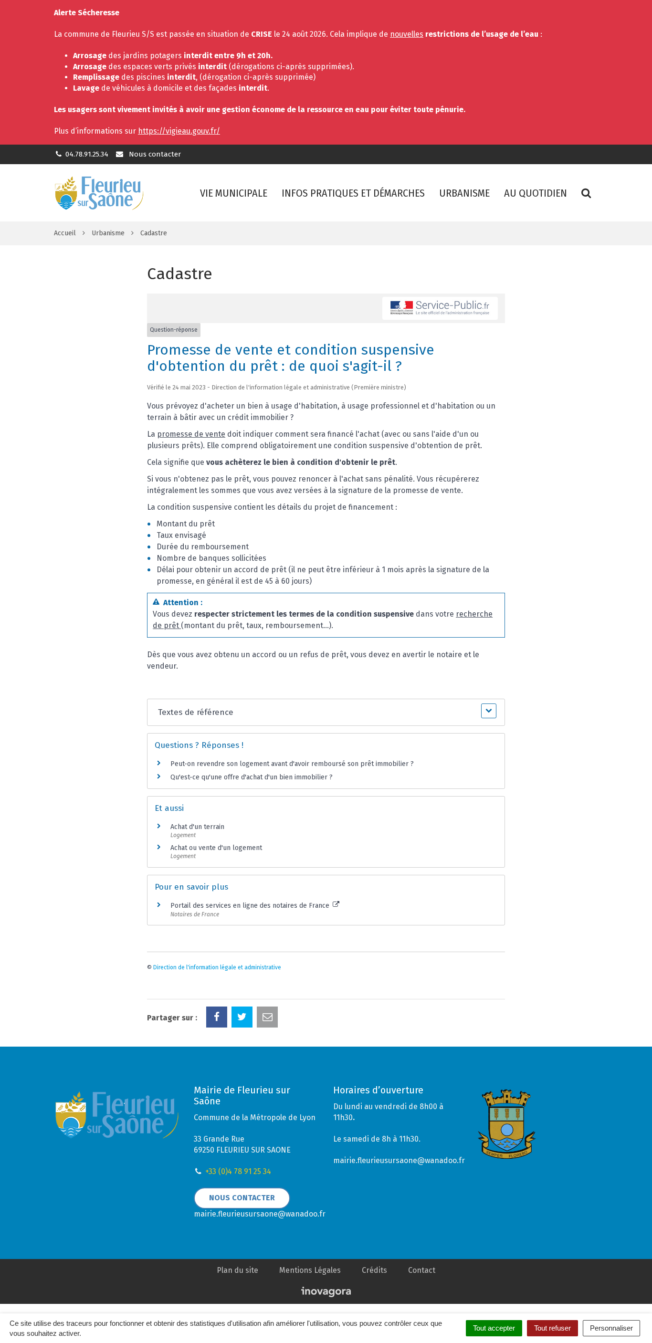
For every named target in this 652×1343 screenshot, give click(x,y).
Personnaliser (611, 1328)
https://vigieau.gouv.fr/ (179, 131)
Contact (421, 1270)
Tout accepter (494, 1328)
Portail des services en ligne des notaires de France (250, 906)
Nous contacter (153, 154)
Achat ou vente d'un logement (216, 848)
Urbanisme (464, 193)
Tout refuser (552, 1328)
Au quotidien (535, 193)
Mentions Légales (310, 1270)
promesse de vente (191, 434)
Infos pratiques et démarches (353, 193)
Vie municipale (233, 193)
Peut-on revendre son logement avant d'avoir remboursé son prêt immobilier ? (292, 764)
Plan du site (237, 1270)
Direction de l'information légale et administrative (217, 967)
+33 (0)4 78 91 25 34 (238, 1171)
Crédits (374, 1270)
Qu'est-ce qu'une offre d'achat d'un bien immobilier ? (251, 777)
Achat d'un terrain (197, 827)
